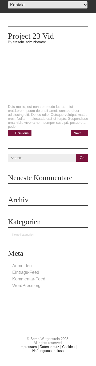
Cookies (68, 347)
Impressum (28, 347)
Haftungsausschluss (48, 351)
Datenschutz (49, 347)
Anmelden (22, 265)
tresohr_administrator (29, 42)
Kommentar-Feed (28, 279)
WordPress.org (26, 285)
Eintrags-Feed (25, 272)
